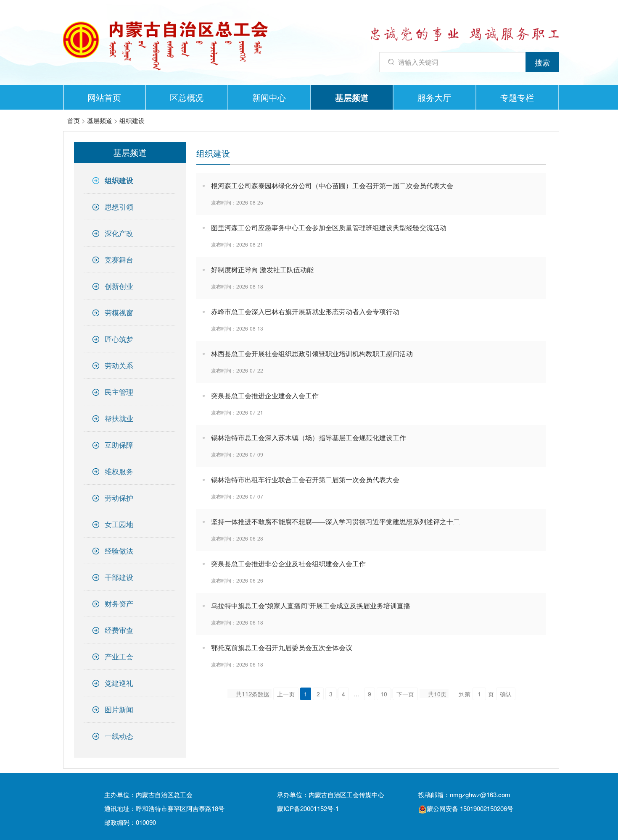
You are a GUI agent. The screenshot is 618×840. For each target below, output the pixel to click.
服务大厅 (434, 97)
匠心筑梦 (119, 338)
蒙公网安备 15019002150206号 (470, 808)
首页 (73, 120)
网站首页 (104, 97)
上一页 (286, 694)
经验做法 (119, 550)
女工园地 (119, 524)
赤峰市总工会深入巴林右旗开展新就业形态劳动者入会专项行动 (305, 311)
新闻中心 (269, 97)
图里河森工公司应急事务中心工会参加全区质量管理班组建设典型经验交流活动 (328, 227)
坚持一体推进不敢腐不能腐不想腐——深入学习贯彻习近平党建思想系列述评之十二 (335, 521)
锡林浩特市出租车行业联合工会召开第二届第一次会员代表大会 (305, 479)
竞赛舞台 (119, 259)
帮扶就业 (119, 418)
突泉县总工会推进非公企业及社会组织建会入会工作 (288, 563)
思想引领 (119, 206)
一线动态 (119, 735)
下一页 (405, 694)
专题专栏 (517, 97)
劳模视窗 (119, 312)
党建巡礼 (119, 682)
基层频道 (352, 97)
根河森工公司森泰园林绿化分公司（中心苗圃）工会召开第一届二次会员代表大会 (332, 185)
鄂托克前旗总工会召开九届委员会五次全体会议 (281, 647)
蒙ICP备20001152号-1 (308, 808)
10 (383, 694)
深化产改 (119, 233)
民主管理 (119, 391)
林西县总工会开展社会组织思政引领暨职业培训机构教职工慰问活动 (312, 353)
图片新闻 (119, 709)
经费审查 (119, 630)
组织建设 (132, 120)
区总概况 (186, 97)
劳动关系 (119, 365)
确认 (506, 694)
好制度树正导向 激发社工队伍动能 (262, 269)
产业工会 (119, 656)
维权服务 (119, 471)
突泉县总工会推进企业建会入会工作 (265, 395)
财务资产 (119, 603)
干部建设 (119, 577)
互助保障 (119, 444)
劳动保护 (119, 497)
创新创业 (119, 286)
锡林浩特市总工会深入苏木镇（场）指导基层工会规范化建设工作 (308, 437)
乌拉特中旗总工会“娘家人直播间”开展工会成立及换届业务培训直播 (310, 605)
